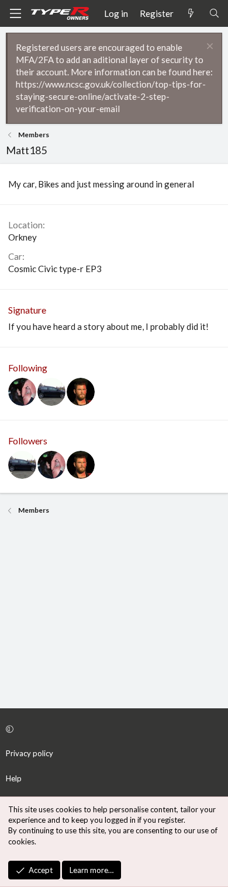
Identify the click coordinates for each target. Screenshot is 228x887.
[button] (112, 728)
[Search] (214, 14)
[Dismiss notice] (208, 47)
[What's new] (190, 14)
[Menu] (15, 13)
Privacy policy (29, 753)
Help (14, 778)
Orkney (22, 237)
